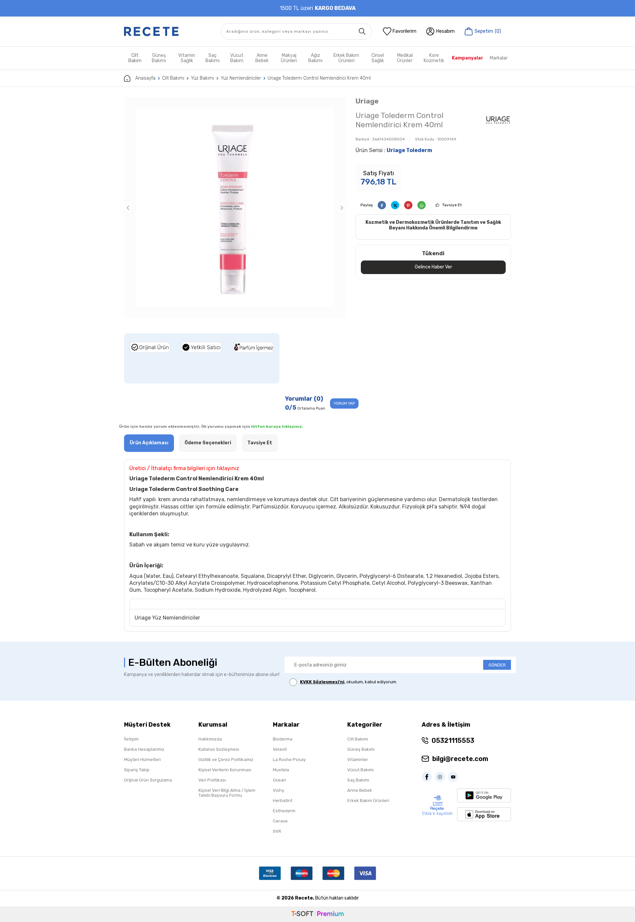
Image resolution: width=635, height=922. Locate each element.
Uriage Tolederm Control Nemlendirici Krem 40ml (319, 78)
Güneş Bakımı (159, 58)
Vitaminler (357, 759)
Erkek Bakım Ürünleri (346, 58)
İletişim (131, 739)
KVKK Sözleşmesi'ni (322, 681)
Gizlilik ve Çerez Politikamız (225, 759)
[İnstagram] (441, 776)
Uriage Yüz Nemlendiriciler (167, 618)
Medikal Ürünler (405, 58)
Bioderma (282, 739)
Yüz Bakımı (202, 78)
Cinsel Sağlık (377, 58)
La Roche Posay (289, 759)
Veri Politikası (212, 780)
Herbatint (282, 800)
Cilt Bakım (135, 58)
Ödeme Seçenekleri (208, 443)
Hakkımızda (210, 739)
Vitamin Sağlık (186, 58)
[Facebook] (428, 776)
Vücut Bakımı (360, 769)
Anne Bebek (262, 58)
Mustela (281, 769)
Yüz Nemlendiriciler (241, 78)
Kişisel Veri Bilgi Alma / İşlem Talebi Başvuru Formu (226, 793)
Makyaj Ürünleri (289, 58)
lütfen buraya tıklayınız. (277, 426)
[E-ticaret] (317, 914)
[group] (235, 207)
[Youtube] (454, 776)
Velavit (280, 749)
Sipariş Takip (136, 769)
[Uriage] (498, 121)
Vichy (278, 790)
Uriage (367, 101)
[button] (128, 207)
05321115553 (453, 740)
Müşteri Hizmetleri (142, 759)
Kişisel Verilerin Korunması (224, 769)
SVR (277, 831)
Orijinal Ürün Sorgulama (148, 780)
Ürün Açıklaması (149, 443)
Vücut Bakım (236, 58)
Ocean (279, 780)
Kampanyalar (467, 58)
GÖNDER (497, 664)
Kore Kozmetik (434, 58)
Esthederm (284, 810)
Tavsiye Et (452, 205)
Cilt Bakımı (173, 78)
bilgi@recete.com (460, 759)
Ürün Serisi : (394, 150)
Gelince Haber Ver (433, 267)
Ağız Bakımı (315, 58)
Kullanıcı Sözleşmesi (218, 749)
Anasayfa (145, 78)
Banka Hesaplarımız (144, 749)
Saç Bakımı (212, 58)
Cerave (280, 821)
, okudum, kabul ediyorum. (348, 681)
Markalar (499, 58)
